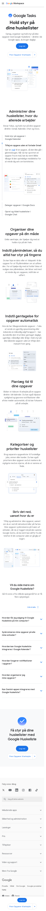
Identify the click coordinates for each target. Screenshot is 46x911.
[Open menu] (3, 3)
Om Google (20, 886)
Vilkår (12, 886)
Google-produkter (34, 886)
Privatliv (5, 886)
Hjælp (4, 890)
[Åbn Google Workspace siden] (15, 3)
